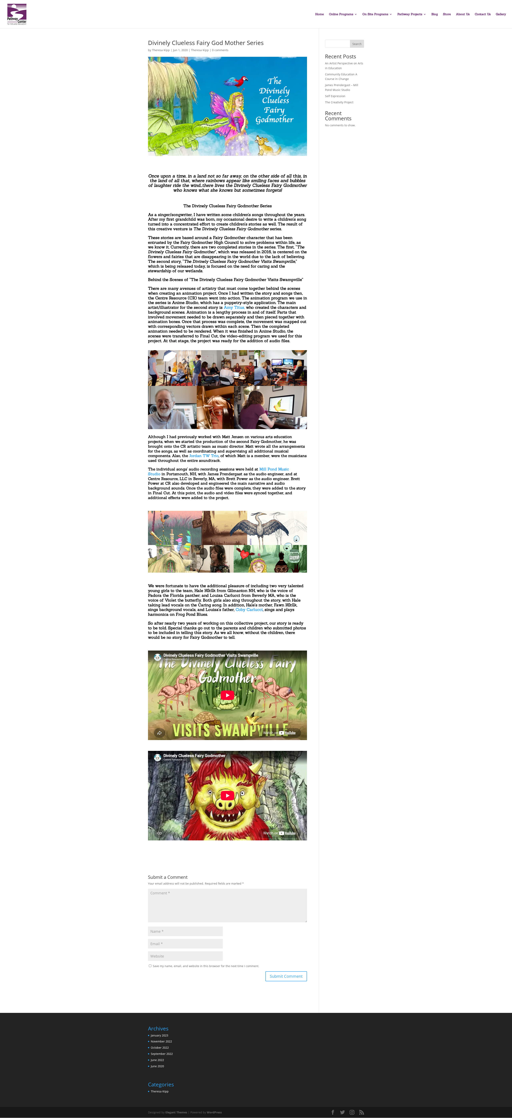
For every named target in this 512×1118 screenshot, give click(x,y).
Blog (434, 14)
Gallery (501, 14)
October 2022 (160, 1047)
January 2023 (159, 1035)
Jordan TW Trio (204, 455)
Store (447, 14)
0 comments (220, 50)
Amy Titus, (234, 307)
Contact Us (483, 14)
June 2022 (157, 1060)
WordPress (214, 1112)
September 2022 (162, 1054)
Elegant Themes (176, 1112)
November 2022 (161, 1041)
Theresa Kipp (161, 50)
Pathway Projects (409, 14)
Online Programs (341, 14)
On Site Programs (375, 14)
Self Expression (335, 96)
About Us (463, 14)
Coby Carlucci (249, 609)
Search (357, 44)
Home (319, 14)
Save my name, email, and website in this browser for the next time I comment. (206, 966)
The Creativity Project (339, 102)
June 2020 (157, 1066)
